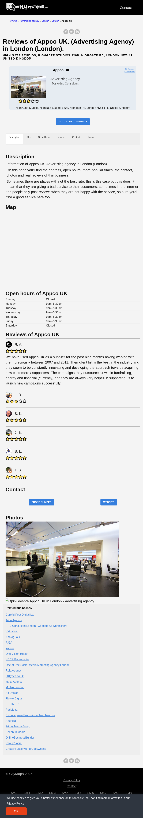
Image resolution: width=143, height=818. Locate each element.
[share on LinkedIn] (77, 33)
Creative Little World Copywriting (26, 748)
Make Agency (14, 681)
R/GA (9, 642)
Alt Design (12, 692)
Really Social (14, 743)
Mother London (15, 687)
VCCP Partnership (17, 659)
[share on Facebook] (66, 33)
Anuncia (11, 720)
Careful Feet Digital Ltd (20, 614)
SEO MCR (12, 704)
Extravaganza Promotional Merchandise (30, 715)
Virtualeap (12, 631)
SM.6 (90, 792)
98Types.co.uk (15, 676)
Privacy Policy (71, 780)
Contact (126, 8)
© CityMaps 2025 (19, 774)
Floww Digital (14, 698)
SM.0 (14, 792)
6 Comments (130, 71)
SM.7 (103, 792)
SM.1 (27, 792)
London (45, 21)
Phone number (41, 502)
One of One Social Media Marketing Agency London (38, 664)
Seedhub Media (15, 732)
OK (16, 811)
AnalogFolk (13, 637)
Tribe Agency (14, 620)
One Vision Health (17, 653)
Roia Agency (13, 670)
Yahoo (10, 648)
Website (108, 502)
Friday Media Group (18, 726)
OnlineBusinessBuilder (20, 737)
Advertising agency (29, 21)
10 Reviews (129, 69)
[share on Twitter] (71, 33)
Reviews (13, 21)
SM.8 (116, 792)
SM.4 (65, 792)
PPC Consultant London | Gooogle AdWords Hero (36, 625)
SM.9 (129, 792)
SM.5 (78, 792)
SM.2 (39, 792)
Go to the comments (73, 121)
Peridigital (12, 709)
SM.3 (52, 792)
